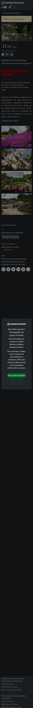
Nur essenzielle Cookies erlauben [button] (16, 381)
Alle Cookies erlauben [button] (16, 375)
